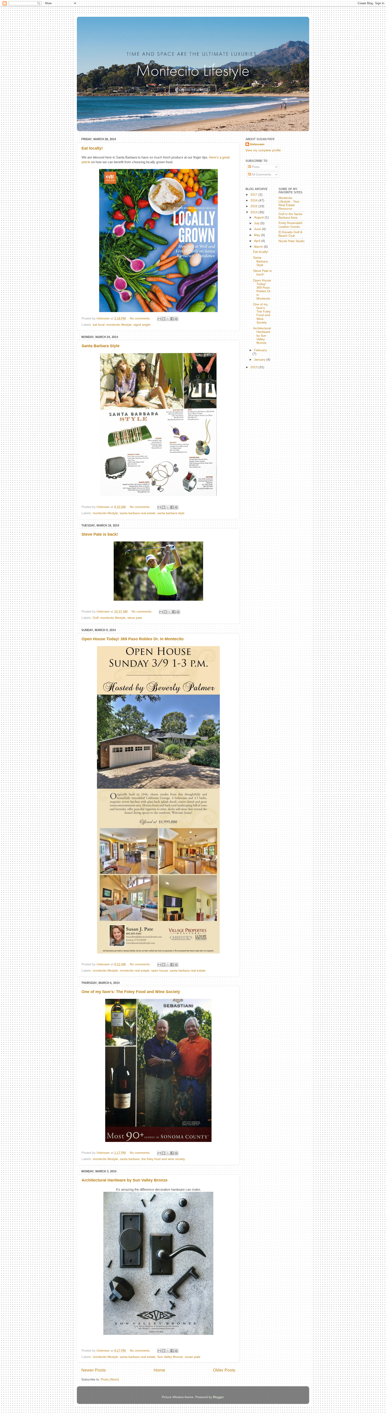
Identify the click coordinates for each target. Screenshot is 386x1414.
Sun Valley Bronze (170, 1357)
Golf (96, 617)
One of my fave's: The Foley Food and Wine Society (131, 991)
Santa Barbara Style (101, 346)
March (259, 246)
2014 (254, 212)
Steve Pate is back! (100, 534)
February (260, 350)
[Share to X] (168, 319)
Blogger (218, 1397)
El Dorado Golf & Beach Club (290, 233)
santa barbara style (171, 513)
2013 (254, 367)
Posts (255, 167)
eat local (99, 324)
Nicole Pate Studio (291, 241)
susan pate (192, 1357)
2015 (254, 206)
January (260, 359)
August (259, 217)
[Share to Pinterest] (176, 319)
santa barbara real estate (137, 513)
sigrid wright (141, 324)
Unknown (257, 144)
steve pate (134, 617)
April (257, 241)
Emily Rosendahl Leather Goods (290, 224)
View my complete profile (263, 150)
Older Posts (224, 1370)
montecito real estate (134, 970)
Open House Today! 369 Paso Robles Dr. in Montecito (133, 639)
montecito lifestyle (119, 324)
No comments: (140, 318)
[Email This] (159, 319)
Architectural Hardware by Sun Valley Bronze (125, 1180)
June (258, 229)
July (257, 223)
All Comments (261, 174)
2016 (254, 200)
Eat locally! (92, 148)
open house (159, 970)
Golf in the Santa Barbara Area (290, 215)
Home (159, 1370)
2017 (254, 194)
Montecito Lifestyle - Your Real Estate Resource (289, 203)
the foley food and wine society (163, 1159)
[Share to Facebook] (172, 319)
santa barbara (130, 1159)
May (257, 235)
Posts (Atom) (110, 1379)
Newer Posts (93, 1370)
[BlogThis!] (163, 319)
